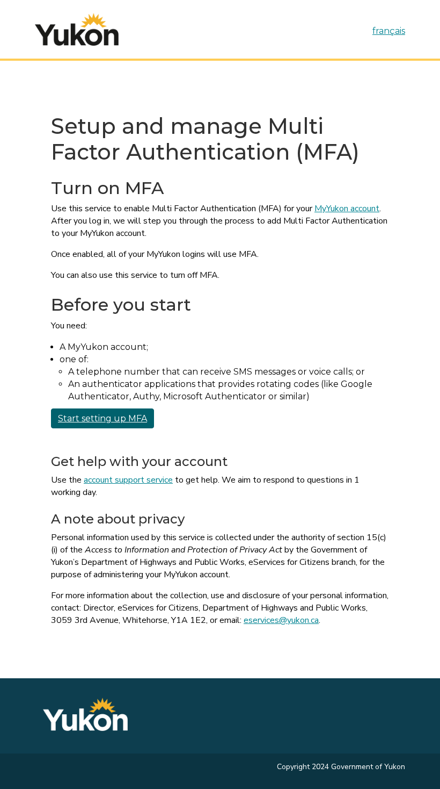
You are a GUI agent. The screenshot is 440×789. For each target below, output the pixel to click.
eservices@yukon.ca (281, 620)
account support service (128, 480)
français (388, 31)
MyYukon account (346, 208)
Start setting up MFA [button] (102, 418)
